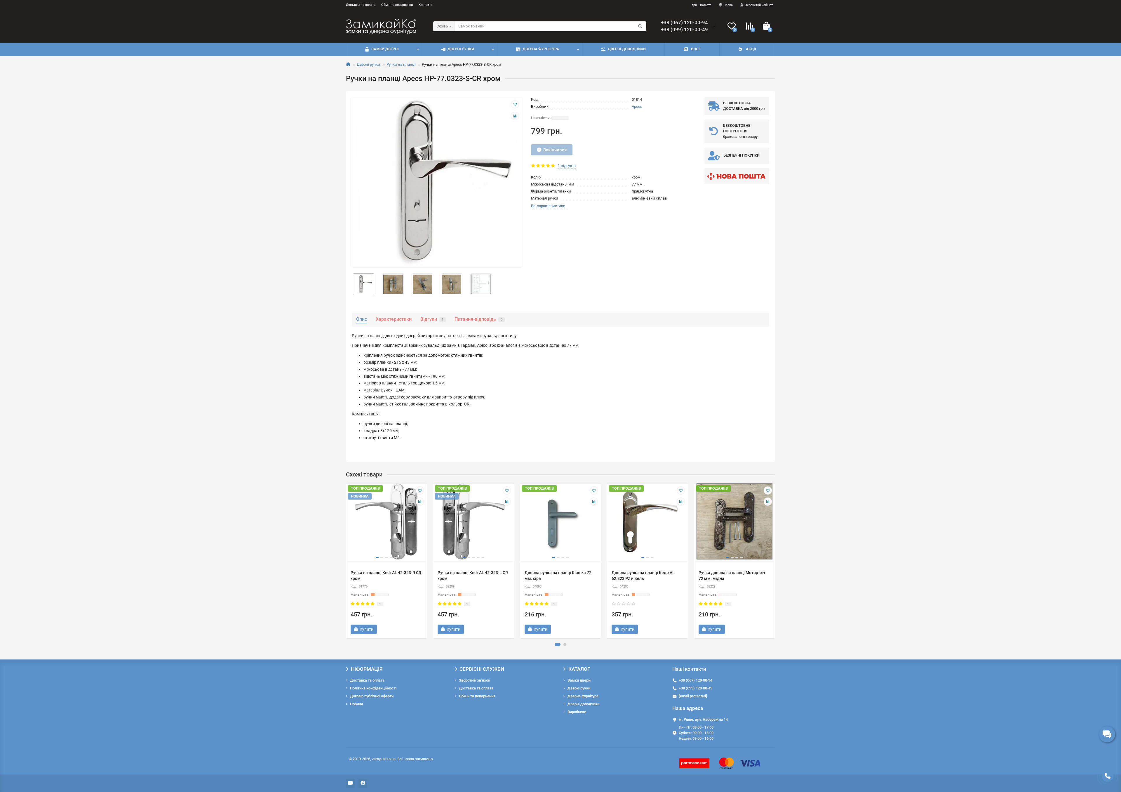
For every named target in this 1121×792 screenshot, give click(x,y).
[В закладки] (515, 104)
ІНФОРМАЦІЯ (367, 669)
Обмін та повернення (397, 5)
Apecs (637, 106)
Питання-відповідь (478, 319)
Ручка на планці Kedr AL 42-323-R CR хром (386, 575)
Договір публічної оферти (372, 696)
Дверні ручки (461, 49)
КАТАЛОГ (579, 669)
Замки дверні (385, 49)
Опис (361, 319)
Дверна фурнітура (541, 49)
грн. (701, 5)
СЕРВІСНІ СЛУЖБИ (481, 669)
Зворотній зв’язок (474, 680)
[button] (557, 644)
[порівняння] (515, 116)
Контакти (425, 5)
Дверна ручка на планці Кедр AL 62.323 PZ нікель (643, 575)
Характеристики (394, 319)
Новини (356, 704)
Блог (696, 49)
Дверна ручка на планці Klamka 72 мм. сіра (558, 575)
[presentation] (346, 561)
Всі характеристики (548, 206)
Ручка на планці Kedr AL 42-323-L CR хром (473, 575)
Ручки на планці (401, 64)
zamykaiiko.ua (384, 759)
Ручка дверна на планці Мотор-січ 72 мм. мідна (732, 575)
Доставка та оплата (360, 5)
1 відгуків (567, 165)
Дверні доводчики (627, 49)
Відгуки (431, 319)
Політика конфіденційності (373, 688)
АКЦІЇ (751, 49)
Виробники (577, 712)
